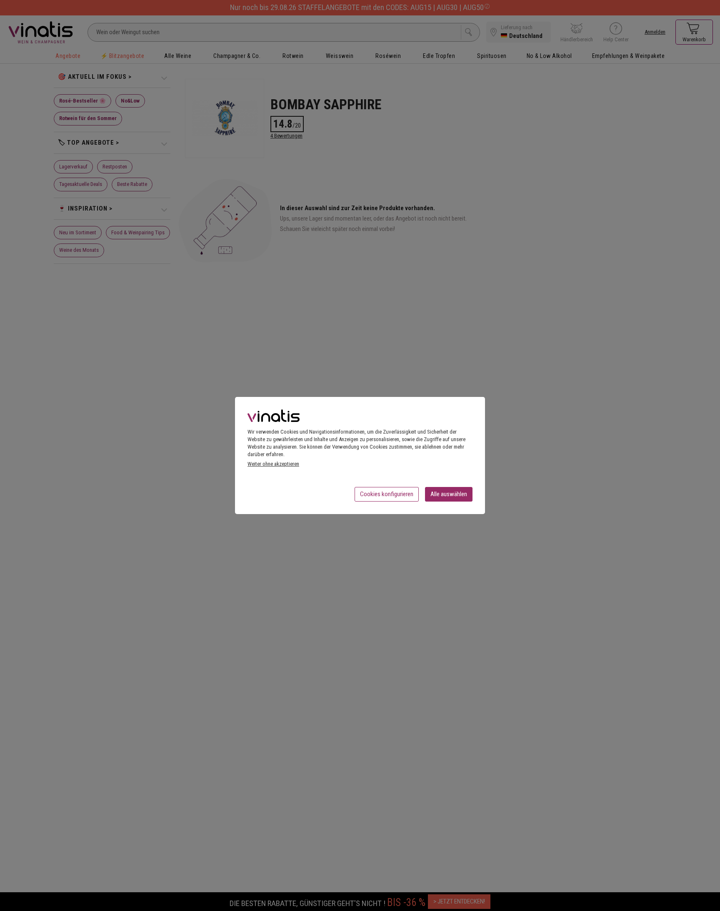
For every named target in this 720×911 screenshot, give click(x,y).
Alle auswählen (448, 494)
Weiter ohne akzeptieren (273, 464)
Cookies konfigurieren (386, 494)
